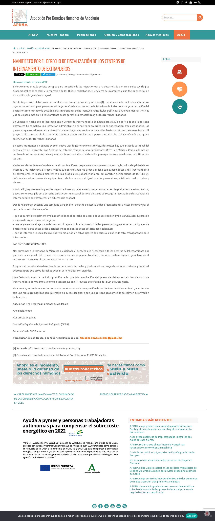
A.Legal (57, 3)
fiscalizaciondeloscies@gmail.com (101, 337)
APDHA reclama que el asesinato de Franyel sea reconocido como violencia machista (157, 446)
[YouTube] (190, 2)
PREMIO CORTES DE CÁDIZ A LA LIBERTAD (122, 394)
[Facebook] (182, 2)
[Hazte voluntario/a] (181, 107)
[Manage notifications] (207, 513)
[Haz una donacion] (181, 89)
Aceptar (191, 515)
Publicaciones (86, 34)
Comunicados (82, 74)
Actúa (181, 34)
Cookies (49, 3)
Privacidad (39, 3)
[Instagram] (177, 2)
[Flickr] (195, 2)
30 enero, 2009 (65, 74)
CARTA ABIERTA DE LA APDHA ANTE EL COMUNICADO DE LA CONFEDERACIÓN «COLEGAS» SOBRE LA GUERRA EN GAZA (44, 398)
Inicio (22, 48)
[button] (34, 35)
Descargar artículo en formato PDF (30, 82)
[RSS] (199, 2)
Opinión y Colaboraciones (121, 34)
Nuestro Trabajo (58, 34)
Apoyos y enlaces (157, 34)
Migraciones (95, 74)
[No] (210, 516)
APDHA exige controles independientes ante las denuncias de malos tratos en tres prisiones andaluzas (164, 480)
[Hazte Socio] (181, 72)
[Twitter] (186, 2)
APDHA (33, 34)
